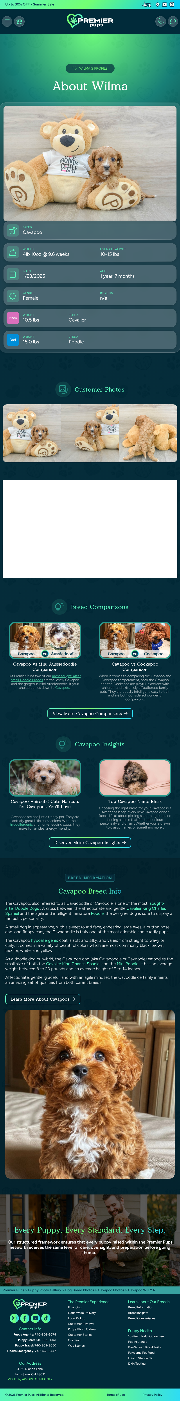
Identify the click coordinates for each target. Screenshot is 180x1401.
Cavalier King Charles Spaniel (73, 963)
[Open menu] (7, 21)
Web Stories (76, 1346)
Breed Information (140, 1307)
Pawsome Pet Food (141, 1353)
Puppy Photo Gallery (44, 1290)
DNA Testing (137, 1364)
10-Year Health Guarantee (146, 1336)
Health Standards (140, 1358)
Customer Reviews (81, 1324)
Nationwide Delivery (82, 1313)
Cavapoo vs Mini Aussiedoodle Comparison (45, 666)
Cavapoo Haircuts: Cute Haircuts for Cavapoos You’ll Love (45, 804)
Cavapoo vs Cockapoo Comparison (135, 666)
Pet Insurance (137, 1342)
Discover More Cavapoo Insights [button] (87, 842)
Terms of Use (116, 1395)
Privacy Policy (152, 1395)
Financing (74, 1307)
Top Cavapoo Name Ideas (135, 801)
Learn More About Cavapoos (40, 999)
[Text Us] (173, 21)
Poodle (97, 913)
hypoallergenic (21, 824)
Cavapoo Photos (111, 1290)
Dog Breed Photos (79, 1290)
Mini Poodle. (128, 963)
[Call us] (160, 21)
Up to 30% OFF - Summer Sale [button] (29, 4)
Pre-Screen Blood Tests (144, 1347)
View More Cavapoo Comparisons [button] (87, 713)
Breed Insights (138, 1313)
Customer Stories (80, 1335)
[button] (157, 4)
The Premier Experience (89, 1301)
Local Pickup (76, 1318)
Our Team (74, 1340)
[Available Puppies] (19, 21)
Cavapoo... (63, 687)
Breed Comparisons (141, 1318)
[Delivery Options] (147, 4)
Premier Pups (13, 1290)
